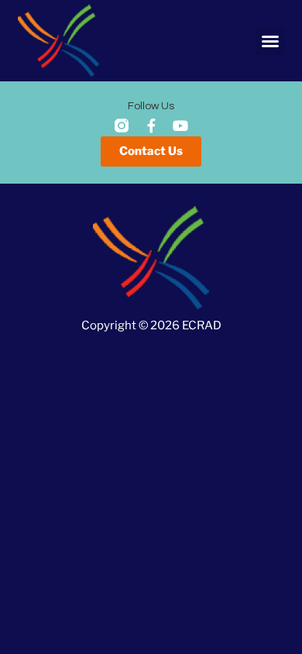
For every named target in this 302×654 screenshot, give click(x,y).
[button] (270, 41)
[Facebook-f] (151, 126)
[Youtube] (180, 126)
